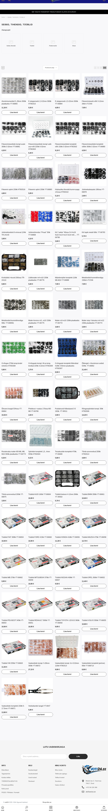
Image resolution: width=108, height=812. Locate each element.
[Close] (105, 12)
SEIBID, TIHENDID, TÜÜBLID (16, 17)
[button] (95, 67)
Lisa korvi (14, 112)
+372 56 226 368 (91, 787)
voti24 (7, 802)
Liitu (78, 756)
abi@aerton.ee (91, 791)
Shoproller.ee (47, 802)
